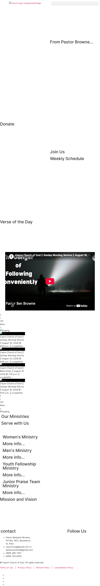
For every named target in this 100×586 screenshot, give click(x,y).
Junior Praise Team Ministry (21, 483)
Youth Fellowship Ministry (19, 466)
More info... (14, 443)
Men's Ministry (17, 450)
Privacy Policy (25, 567)
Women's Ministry (20, 436)
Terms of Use (7, 567)
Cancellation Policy (63, 567)
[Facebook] (70, 539)
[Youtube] (77, 539)
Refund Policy (43, 567)
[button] (75, 3)
